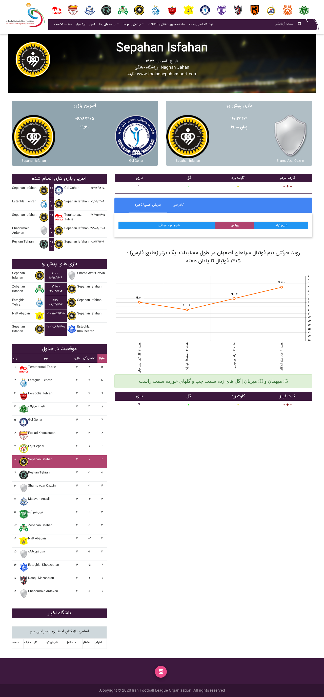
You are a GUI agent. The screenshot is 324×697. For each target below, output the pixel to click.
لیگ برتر (80, 24)
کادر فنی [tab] (178, 204)
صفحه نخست (63, 24)
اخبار (93, 24)
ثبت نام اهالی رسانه (202, 24)
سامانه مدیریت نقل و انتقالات (168, 24)
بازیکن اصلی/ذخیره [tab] (148, 204)
